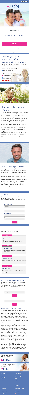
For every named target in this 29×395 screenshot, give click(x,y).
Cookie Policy (3, 378)
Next (14, 44)
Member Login (25, 1)
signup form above (20, 240)
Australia (19, 391)
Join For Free (18, 376)
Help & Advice (4, 391)
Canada (18, 393)
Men (16, 383)
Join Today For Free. (6, 80)
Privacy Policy (3, 377)
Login (16, 380)
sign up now (8, 136)
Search (14, 222)
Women (17, 385)
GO (14, 295)
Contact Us (3, 393)
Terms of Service (4, 376)
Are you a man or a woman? (14, 35)
